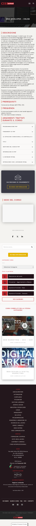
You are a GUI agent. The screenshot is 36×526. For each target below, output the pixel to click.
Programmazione (18, 417)
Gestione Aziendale (18, 402)
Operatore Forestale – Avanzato (18, 293)
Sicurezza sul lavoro (18, 423)
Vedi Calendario (18, 299)
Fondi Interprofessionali (18, 444)
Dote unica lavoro (18, 439)
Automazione (18, 394)
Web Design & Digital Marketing (18, 372)
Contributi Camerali (18, 441)
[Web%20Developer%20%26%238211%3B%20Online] (13, 236)
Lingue (18, 410)
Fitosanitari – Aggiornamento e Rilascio (20, 282)
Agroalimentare (18, 392)
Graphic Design (18, 405)
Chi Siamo (6, 501)
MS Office (18, 415)
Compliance (18, 397)
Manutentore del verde (15, 276)
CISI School (12, 513)
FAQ (21, 501)
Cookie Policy (22, 513)
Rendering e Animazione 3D (18, 420)
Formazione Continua (18, 436)
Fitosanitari (18, 399)
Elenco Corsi (14, 501)
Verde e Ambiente (18, 425)
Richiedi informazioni (18, 187)
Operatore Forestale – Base (17, 287)
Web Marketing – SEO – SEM (18, 340)
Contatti (30, 501)
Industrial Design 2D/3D (18, 407)
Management (18, 412)
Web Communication (18, 230)
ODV (25, 501)
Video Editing (18, 428)
